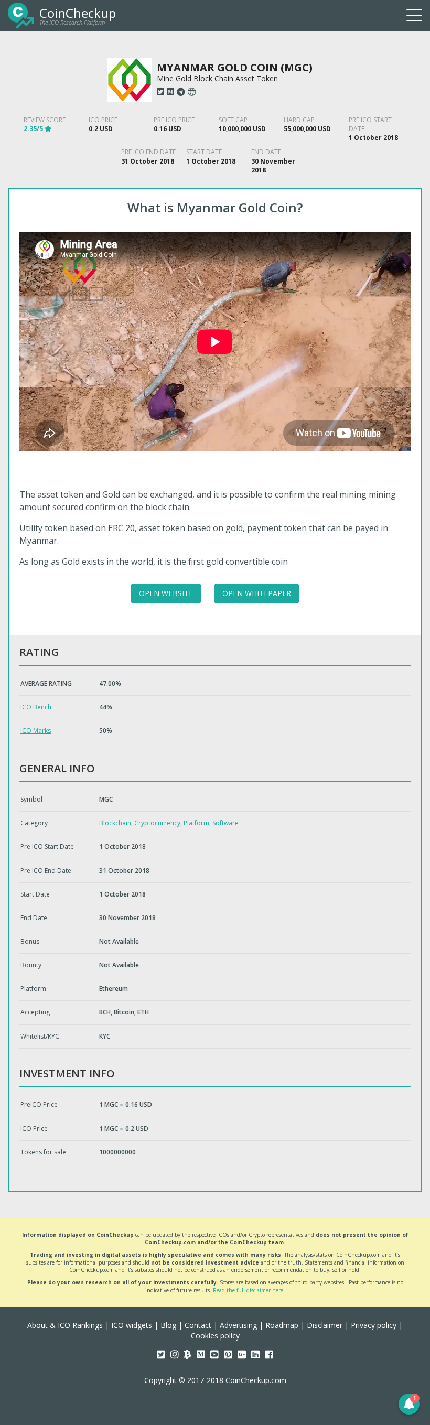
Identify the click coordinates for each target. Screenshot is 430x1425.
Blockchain (115, 822)
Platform (196, 822)
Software (225, 822)
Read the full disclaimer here (248, 1290)
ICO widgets (131, 1325)
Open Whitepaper (256, 593)
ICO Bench (35, 707)
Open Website (166, 593)
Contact (198, 1325)
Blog (168, 1325)
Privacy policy (373, 1325)
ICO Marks (35, 730)
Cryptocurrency (157, 822)
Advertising (238, 1325)
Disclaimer (324, 1325)
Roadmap (281, 1325)
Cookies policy (215, 1336)
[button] (409, 1404)
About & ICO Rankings (65, 1325)
